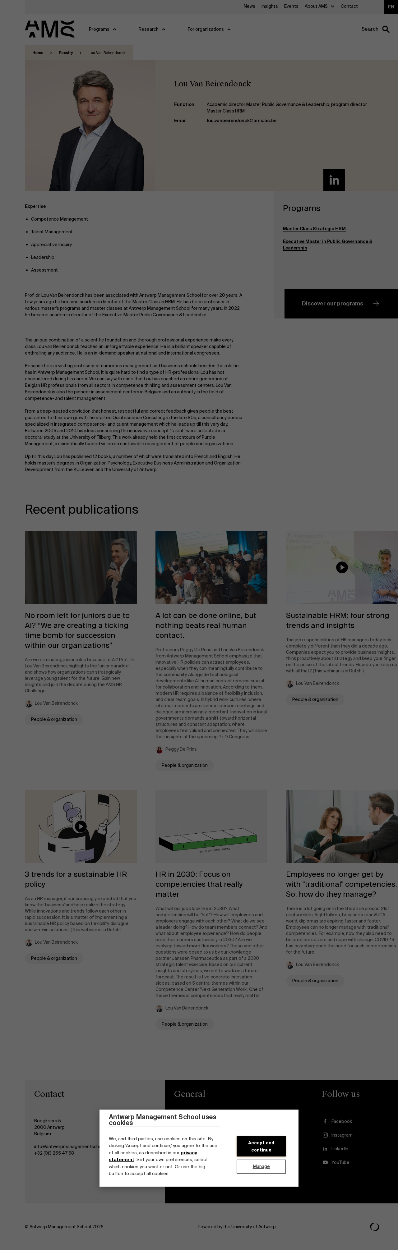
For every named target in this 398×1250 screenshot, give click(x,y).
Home (37, 52)
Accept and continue (261, 1146)
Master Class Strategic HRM (314, 228)
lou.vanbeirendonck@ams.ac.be (241, 120)
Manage (261, 1166)
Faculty (66, 52)
